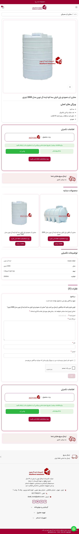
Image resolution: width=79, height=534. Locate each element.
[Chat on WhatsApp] (73, 528)
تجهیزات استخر (41, 518)
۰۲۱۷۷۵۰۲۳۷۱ (57, 151)
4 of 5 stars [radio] (61, 315)
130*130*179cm (9, 271)
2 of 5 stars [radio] (64, 315)
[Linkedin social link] (37, 501)
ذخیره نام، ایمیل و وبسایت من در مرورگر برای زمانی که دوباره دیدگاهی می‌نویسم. (49, 360)
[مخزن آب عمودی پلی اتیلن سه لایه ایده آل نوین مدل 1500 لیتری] (20, 213)
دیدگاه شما (71, 319)
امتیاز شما (71, 315)
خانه (75, 14)
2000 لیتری (7, 266)
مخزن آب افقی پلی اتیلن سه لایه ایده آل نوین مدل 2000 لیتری (59, 233)
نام (73, 343)
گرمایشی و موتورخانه (41, 507)
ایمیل (73, 352)
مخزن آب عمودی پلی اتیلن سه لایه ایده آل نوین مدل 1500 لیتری (20, 233)
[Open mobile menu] (76, 7)
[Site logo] (39, 7)
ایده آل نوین (7, 261)
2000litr (6, 276)
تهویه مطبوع (41, 513)
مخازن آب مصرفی (66, 14)
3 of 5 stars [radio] (62, 315)
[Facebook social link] (45, 501)
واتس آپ (22, 151)
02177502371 (41, 2)
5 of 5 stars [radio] (59, 315)
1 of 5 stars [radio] (65, 315)
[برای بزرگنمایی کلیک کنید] (70, 87)
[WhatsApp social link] (33, 501)
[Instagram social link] (41, 501)
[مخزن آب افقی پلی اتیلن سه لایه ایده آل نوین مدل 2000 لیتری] (58, 213)
